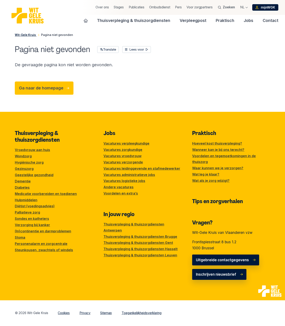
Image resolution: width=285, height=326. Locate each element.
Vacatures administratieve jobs (129, 175)
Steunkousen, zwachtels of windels (44, 250)
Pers (178, 7)
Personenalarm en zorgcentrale (41, 244)
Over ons (102, 7)
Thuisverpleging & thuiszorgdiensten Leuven (140, 255)
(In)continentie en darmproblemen (43, 231)
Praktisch (204, 133)
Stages (119, 7)
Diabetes (22, 187)
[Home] (86, 20)
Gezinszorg (24, 169)
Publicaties (136, 7)
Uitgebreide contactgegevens (222, 260)
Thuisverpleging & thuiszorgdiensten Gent (138, 243)
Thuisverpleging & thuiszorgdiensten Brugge (140, 236)
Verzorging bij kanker (32, 225)
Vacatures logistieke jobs (124, 181)
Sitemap (106, 313)
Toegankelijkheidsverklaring (141, 313)
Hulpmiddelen (26, 200)
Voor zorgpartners (200, 7)
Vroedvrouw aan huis (32, 150)
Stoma (20, 237)
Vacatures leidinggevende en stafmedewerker (141, 168)
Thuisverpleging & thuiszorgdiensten (37, 136)
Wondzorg (23, 156)
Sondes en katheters (32, 218)
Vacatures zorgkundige (122, 150)
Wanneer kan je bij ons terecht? (218, 150)
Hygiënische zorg (29, 162)
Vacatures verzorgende (123, 162)
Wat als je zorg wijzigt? (211, 180)
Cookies (64, 313)
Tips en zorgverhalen (217, 201)
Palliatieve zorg (27, 212)
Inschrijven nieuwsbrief (216, 274)
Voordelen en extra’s (120, 193)
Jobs (109, 133)
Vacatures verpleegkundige (126, 143)
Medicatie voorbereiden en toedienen (46, 194)
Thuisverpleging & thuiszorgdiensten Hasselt (140, 249)
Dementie (23, 181)
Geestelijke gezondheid (34, 175)
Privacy (85, 313)
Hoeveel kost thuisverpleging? (217, 143)
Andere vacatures (118, 187)
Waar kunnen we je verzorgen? (217, 168)
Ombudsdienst (159, 7)
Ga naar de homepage (41, 87)
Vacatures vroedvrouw (122, 156)
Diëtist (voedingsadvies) (35, 206)
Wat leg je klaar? (205, 174)
